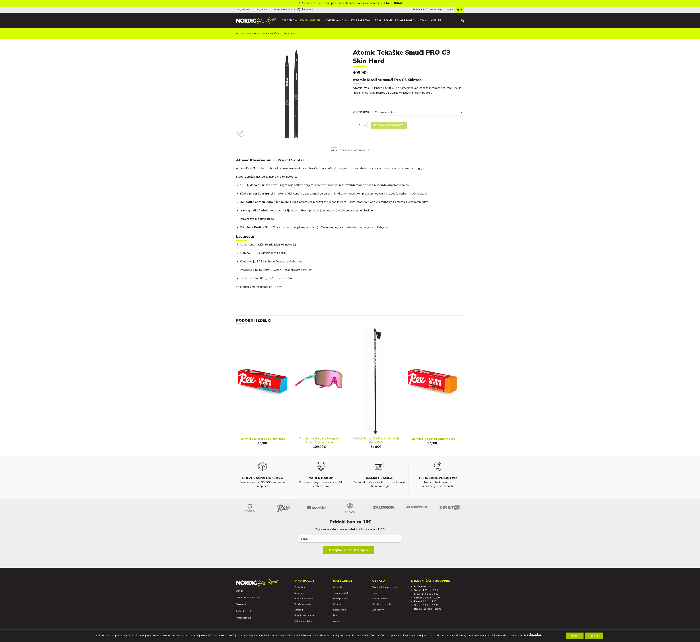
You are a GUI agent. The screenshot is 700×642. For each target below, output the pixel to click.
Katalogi (298, 609)
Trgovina (252, 33)
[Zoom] (240, 133)
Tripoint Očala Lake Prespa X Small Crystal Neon (319, 440)
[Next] (459, 391)
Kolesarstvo (360, 20)
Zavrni (594, 635)
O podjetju (300, 587)
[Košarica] (459, 10)
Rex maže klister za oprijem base (432, 439)
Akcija (336, 621)
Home (239, 33)
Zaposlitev (378, 609)
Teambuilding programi (400, 20)
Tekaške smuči (291, 33)
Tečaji (424, 20)
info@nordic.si (282, 9)
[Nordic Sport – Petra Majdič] (256, 20)
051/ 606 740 (243, 9)
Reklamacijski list (303, 621)
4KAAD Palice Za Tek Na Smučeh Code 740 (376, 440)
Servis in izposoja (381, 604)
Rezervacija (419, 9)
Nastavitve (535, 634)
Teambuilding (434, 9)
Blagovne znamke (303, 598)
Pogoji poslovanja (304, 615)
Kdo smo (299, 593)
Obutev (337, 604)
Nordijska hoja (335, 20)
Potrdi (574, 635)
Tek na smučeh (310, 20)
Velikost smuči (361, 112)
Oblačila (288, 20)
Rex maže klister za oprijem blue (262, 439)
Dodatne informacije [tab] (354, 150)
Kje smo (308, 9)
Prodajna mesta (302, 604)
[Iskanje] (462, 20)
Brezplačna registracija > (348, 550)
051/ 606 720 (262, 9)
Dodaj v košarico (389, 125)
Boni (378, 20)
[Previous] (236, 391)
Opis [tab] (334, 150)
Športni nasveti (380, 598)
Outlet (436, 20)
